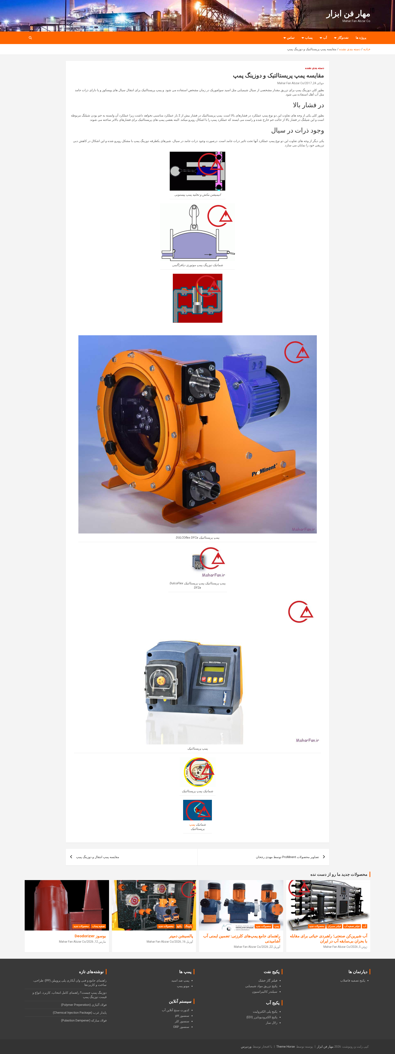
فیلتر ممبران (334, 926)
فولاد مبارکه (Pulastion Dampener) (84, 1020)
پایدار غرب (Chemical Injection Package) (80, 1012)
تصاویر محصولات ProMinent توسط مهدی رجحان (287, 857)
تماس (290, 38)
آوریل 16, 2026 (183, 941)
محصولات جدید (316, 926)
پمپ (192, 824)
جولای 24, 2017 (314, 83)
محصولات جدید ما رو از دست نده (338, 874)
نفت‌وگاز (343, 38)
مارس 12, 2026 (96, 941)
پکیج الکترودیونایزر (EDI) (261, 1017)
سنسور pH (182, 1016)
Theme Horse (285, 1046)
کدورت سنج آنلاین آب (175, 1010)
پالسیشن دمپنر (181, 936)
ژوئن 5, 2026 (359, 946)
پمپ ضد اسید (180, 980)
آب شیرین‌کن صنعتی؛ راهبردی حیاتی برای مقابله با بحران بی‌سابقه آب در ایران (328, 938)
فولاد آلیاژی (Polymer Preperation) (84, 1005)
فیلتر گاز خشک (267, 980)
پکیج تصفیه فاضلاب (352, 980)
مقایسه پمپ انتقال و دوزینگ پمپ (97, 857)
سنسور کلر (182, 1021)
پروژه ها (361, 38)
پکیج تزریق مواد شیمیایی (261, 986)
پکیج (179, 926)
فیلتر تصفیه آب (352, 926)
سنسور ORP (181, 1027)
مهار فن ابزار (348, 13)
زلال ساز (271, 1023)
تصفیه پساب (98, 926)
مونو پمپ (183, 986)
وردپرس (246, 1046)
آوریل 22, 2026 (271, 946)
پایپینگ (188, 926)
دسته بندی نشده (314, 68)
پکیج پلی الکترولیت (265, 1011)
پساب (309, 38)
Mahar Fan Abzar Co (290, 83)
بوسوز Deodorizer (90, 936)
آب (325, 38)
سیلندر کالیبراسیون (264, 991)
